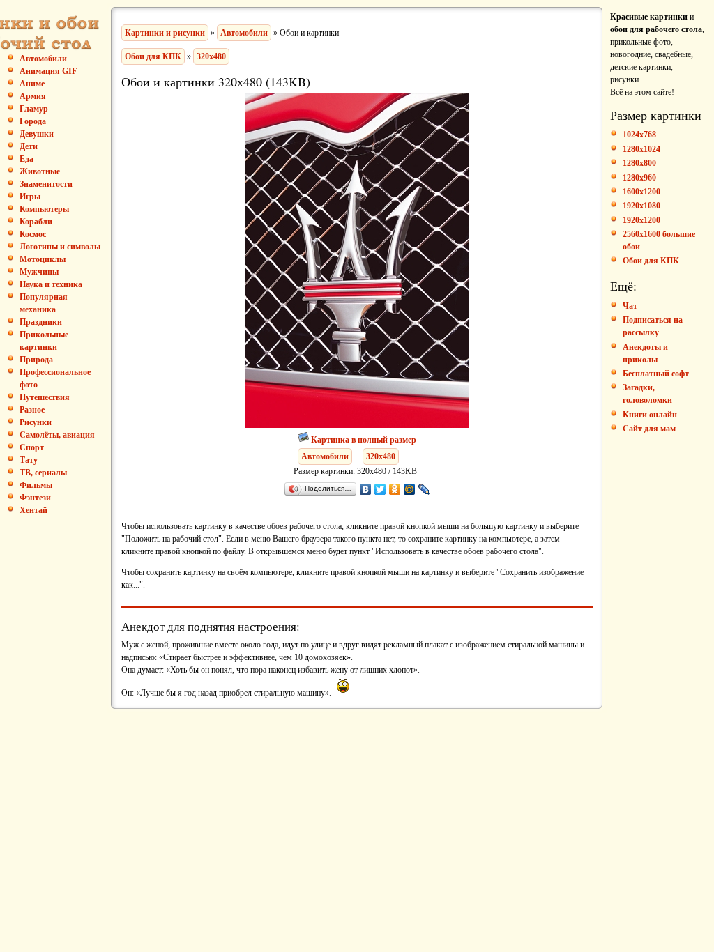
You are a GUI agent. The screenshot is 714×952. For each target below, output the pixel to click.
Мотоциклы (43, 259)
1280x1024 (641, 149)
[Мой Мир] (409, 489)
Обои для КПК (153, 56)
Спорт (32, 447)
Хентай (33, 510)
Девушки (37, 134)
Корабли (36, 222)
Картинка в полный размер (363, 440)
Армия (33, 96)
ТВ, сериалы (43, 472)
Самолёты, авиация (57, 435)
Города (33, 121)
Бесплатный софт (656, 373)
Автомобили (244, 33)
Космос (33, 234)
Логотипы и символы (60, 247)
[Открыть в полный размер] (304, 440)
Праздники (41, 322)
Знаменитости (46, 184)
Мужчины (39, 272)
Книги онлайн (650, 415)
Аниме (32, 84)
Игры (30, 196)
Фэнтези (35, 497)
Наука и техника (51, 284)
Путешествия (45, 397)
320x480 (211, 56)
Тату (29, 460)
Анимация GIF (48, 71)
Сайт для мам (649, 428)
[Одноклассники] (395, 489)
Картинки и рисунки (165, 33)
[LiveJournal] (424, 489)
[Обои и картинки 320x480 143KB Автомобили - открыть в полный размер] (357, 425)
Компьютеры (44, 209)
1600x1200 (641, 192)
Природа (36, 359)
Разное (32, 410)
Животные (40, 171)
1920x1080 (641, 205)
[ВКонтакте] (365, 489)
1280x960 (639, 178)
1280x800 (639, 163)
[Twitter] (380, 489)
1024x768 (639, 134)
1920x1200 (641, 220)
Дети (29, 146)
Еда (26, 159)
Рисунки (36, 422)
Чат (630, 306)
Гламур (34, 109)
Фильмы (36, 485)
